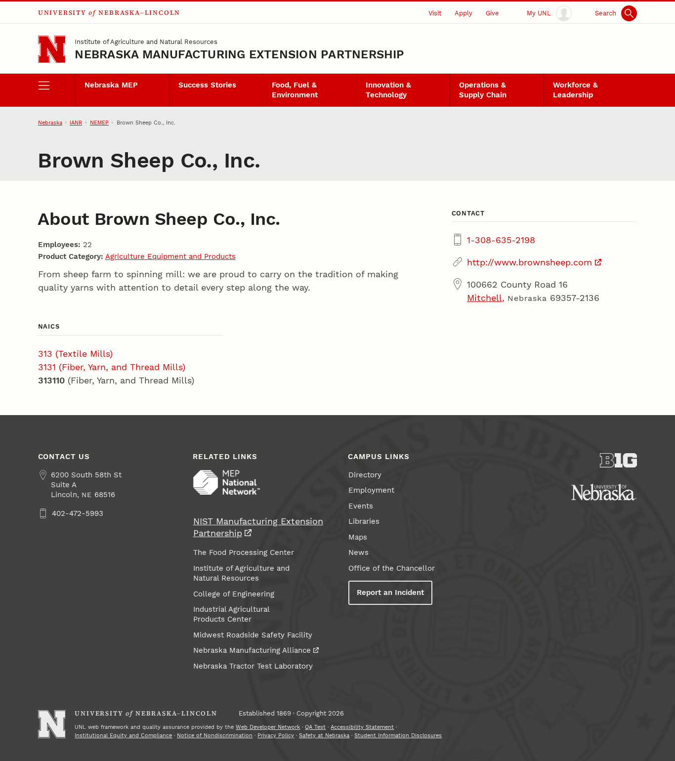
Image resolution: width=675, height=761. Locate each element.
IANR (76, 122)
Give (492, 13)
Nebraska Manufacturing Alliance (252, 650)
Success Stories (207, 85)
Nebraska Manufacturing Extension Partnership (239, 54)
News (358, 552)
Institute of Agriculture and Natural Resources (146, 41)
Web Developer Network (268, 726)
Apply (463, 13)
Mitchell (484, 298)
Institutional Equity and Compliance (123, 735)
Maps (357, 537)
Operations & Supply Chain (482, 90)
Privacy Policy (275, 735)
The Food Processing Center (243, 552)
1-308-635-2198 (501, 240)
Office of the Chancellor (391, 568)
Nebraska (50, 122)
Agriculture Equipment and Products (170, 256)
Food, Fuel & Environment (295, 90)
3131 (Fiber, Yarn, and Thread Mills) (111, 367)
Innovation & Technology (388, 90)
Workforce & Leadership (575, 90)
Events (360, 506)
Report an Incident (390, 592)
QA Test (315, 726)
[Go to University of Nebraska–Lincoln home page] (52, 50)
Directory (364, 474)
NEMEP (99, 122)
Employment (371, 490)
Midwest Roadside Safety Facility (252, 635)
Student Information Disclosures (398, 735)
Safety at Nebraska (324, 735)
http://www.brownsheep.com (529, 262)
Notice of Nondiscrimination (215, 735)
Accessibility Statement (362, 726)
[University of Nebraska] (604, 492)
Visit (434, 13)
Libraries (364, 521)
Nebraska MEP (111, 85)
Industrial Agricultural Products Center (231, 614)
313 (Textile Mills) (75, 353)
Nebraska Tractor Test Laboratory (253, 666)
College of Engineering (233, 594)
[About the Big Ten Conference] (618, 460)
